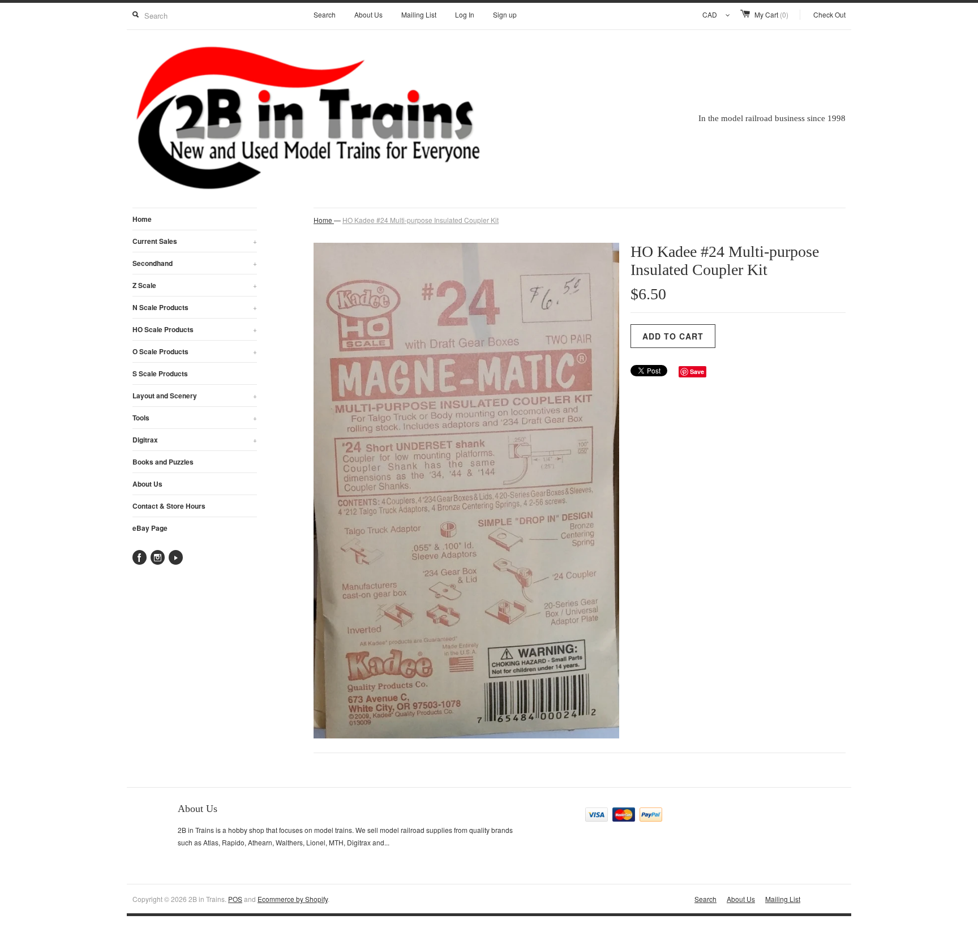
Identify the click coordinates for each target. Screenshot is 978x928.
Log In (464, 14)
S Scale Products (160, 373)
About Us (368, 14)
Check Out (829, 14)
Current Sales (194, 241)
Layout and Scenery (194, 395)
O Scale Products (194, 351)
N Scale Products (194, 307)
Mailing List (418, 14)
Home (142, 219)
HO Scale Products (194, 329)
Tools (194, 418)
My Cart (771, 14)
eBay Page (150, 528)
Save (697, 371)
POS (235, 899)
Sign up (505, 14)
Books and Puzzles (163, 462)
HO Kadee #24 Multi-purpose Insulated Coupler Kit (420, 220)
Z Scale (194, 285)
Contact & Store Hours (168, 506)
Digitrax (194, 440)
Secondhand (194, 263)
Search (325, 14)
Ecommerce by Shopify (293, 899)
